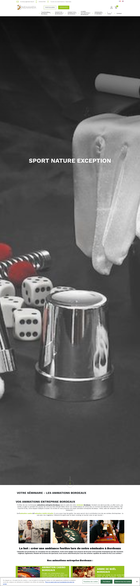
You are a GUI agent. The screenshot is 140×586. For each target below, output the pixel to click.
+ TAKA (109, 13)
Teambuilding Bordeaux (45, 13)
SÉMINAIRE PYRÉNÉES (98, 13)
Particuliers (50, 7)
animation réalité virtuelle (44, 513)
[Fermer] (137, 581)
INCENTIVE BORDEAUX (59, 13)
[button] (70, 481)
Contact (119, 13)
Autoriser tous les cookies (123, 581)
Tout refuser (106, 581)
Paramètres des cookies (91, 581)
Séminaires (64, 7)
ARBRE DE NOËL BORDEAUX (106, 570)
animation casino (26, 513)
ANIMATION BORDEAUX (72, 13)
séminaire (79, 505)
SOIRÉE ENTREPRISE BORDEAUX (85, 13)
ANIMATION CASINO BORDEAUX (53, 569)
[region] (70, 581)
